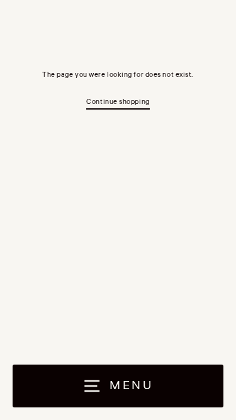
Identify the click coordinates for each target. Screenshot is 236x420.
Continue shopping (117, 101)
